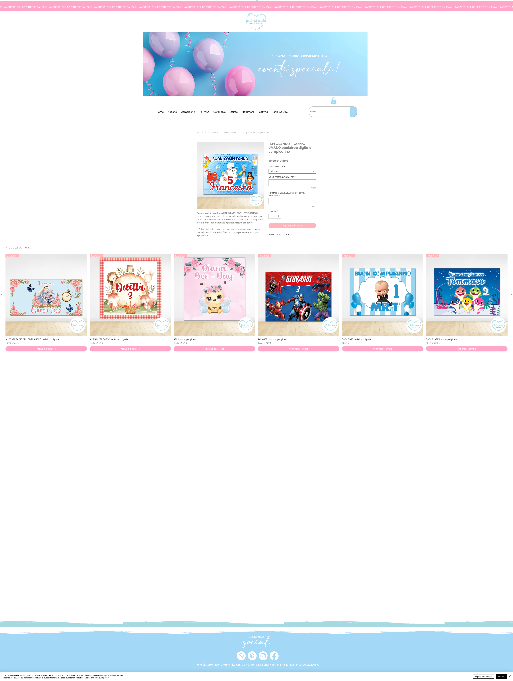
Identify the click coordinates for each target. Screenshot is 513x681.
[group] (256, 320)
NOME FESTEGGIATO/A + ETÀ (282, 177)
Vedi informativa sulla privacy (97, 677)
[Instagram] (263, 655)
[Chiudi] (509, 676)
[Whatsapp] (241, 655)
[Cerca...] (353, 112)
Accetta (501, 676)
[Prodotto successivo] (511, 312)
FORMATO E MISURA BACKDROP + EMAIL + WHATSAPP (287, 194)
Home (200, 132)
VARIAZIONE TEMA (277, 166)
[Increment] (278, 216)
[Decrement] (270, 216)
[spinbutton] (274, 216)
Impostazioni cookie (483, 676)
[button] (334, 100)
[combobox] (292, 171)
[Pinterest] (252, 655)
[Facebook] (274, 655)
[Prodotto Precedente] (1, 312)
